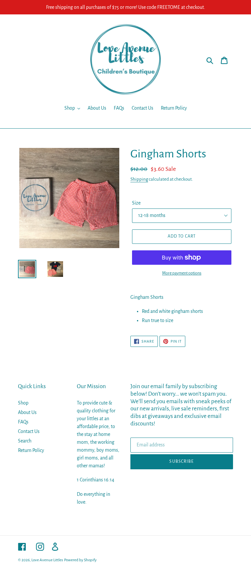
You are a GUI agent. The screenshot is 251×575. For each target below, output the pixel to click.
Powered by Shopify (80, 560)
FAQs (23, 421)
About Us (27, 412)
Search (24, 440)
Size (136, 203)
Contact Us (29, 431)
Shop (23, 402)
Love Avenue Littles (47, 560)
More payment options (181, 273)
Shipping (139, 179)
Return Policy (31, 450)
